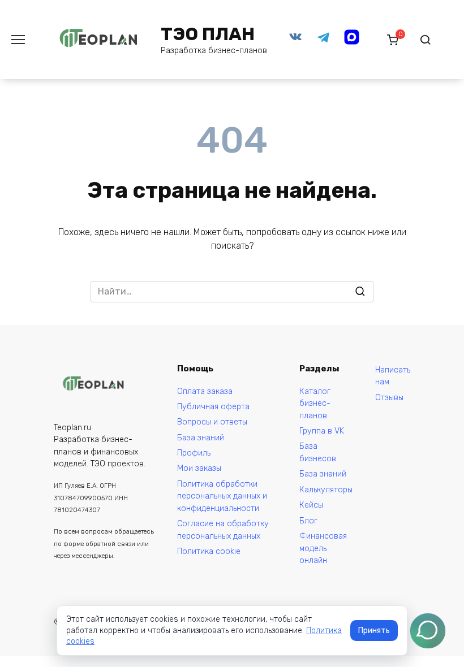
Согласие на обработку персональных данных (223, 530)
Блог (308, 521)
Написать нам (392, 376)
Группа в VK (321, 431)
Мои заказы (199, 468)
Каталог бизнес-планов (314, 404)
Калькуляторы (326, 490)
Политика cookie (208, 551)
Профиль (193, 453)
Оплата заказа (205, 391)
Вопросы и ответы (212, 422)
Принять (374, 630)
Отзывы (389, 397)
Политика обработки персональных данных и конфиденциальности (222, 496)
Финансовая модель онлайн (323, 548)
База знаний (200, 438)
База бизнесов (317, 452)
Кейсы (311, 505)
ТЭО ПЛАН (208, 34)
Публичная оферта (213, 407)
